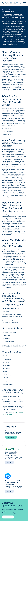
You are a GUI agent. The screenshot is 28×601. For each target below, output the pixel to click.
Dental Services (9, 9)
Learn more (9, 462)
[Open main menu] (24, 3)
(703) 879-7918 (13, 412)
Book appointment (11, 437)
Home (3, 9)
